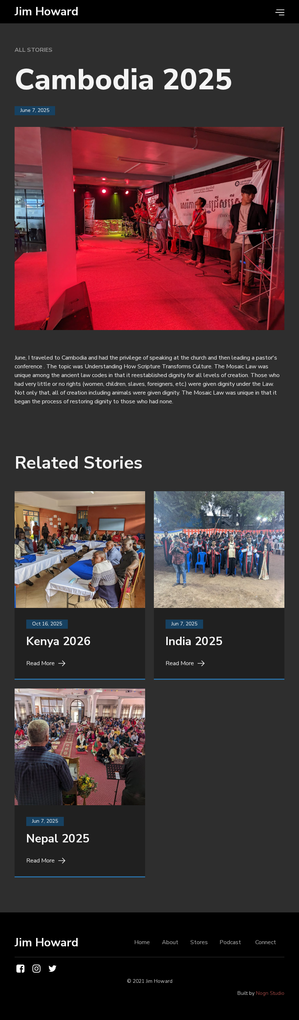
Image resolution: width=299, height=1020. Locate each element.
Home (142, 942)
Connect (265, 942)
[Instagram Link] (36, 969)
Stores (199, 942)
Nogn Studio (270, 993)
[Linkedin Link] (52, 968)
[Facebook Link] (20, 969)
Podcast (230, 942)
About (170, 942)
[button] (276, 12)
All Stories (34, 50)
